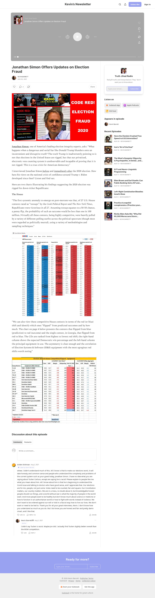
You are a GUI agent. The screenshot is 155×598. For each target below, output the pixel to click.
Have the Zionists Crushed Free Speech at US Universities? (128, 137)
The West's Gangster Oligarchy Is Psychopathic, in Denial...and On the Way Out (127, 159)
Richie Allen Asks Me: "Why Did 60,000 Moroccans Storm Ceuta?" (127, 215)
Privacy (71, 581)
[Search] (119, 4)
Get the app (89, 587)
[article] (123, 139)
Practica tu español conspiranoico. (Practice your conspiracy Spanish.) (127, 204)
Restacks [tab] (27, 442)
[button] (59, 36)
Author (24, 523)
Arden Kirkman (23, 464)
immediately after (63, 171)
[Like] (14, 86)
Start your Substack (71, 587)
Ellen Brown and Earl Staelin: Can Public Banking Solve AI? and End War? (128, 181)
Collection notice (88, 581)
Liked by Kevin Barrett (27, 467)
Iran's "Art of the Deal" (123, 147)
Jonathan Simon (20, 146)
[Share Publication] (125, 4)
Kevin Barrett (23, 77)
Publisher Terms (86, 578)
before (45, 171)
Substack (65, 593)
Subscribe (135, 4)
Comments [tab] (17, 442)
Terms (78, 581)
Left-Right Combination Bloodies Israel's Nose (128, 192)
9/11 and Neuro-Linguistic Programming (125, 170)
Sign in (147, 4)
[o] (108, 139)
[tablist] (22, 442)
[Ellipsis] (95, 464)
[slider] (77, 57)
